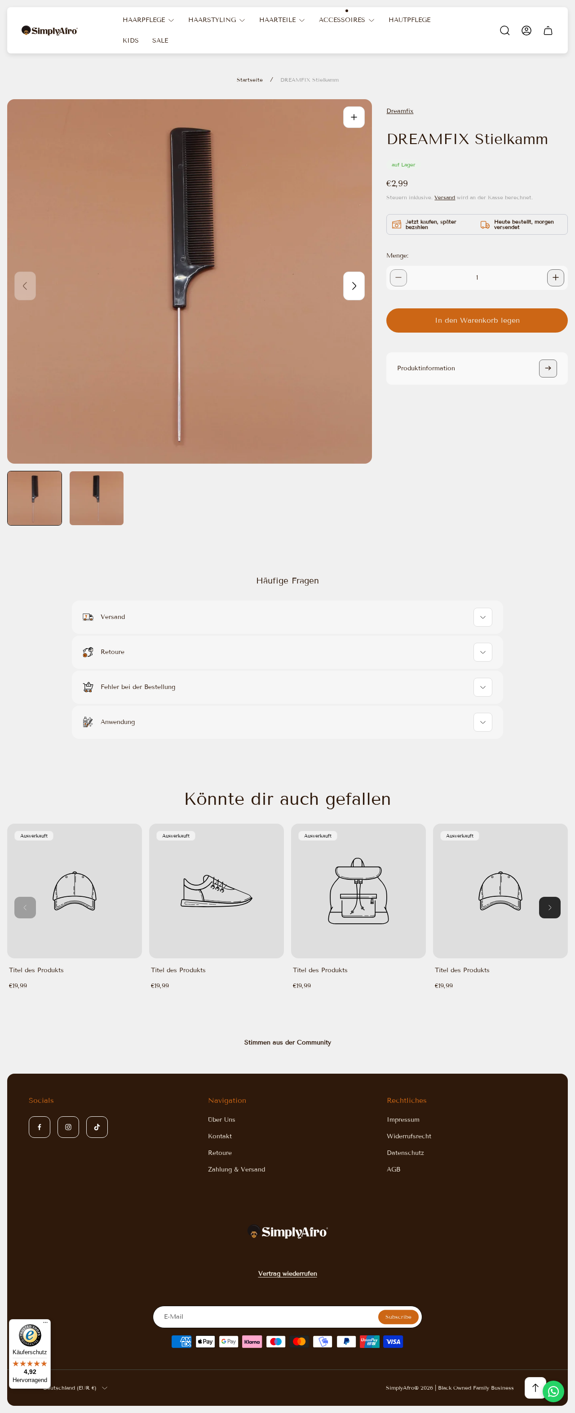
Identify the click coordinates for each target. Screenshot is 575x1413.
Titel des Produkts (36, 970)
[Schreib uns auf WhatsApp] (553, 1391)
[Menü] (45, 1324)
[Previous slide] (25, 286)
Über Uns (221, 1119)
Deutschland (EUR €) (70, 1387)
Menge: (397, 255)
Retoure (220, 1153)
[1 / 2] (34, 498)
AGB (393, 1169)
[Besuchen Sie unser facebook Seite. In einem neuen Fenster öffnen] (39, 1127)
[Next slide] (354, 286)
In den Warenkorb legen (477, 320)
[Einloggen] (526, 30)
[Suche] (505, 30)
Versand (444, 196)
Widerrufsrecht (409, 1136)
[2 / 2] (96, 498)
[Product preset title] (74, 891)
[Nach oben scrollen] (535, 1388)
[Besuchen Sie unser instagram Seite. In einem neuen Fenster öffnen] (68, 1127)
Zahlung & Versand (236, 1169)
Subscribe (398, 1316)
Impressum (403, 1119)
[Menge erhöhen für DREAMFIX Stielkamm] (555, 277)
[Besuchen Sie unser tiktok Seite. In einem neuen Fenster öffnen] (97, 1127)
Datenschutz (405, 1153)
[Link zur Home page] (287, 1231)
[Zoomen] (354, 117)
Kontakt (220, 1136)
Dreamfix (399, 111)
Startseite (250, 79)
